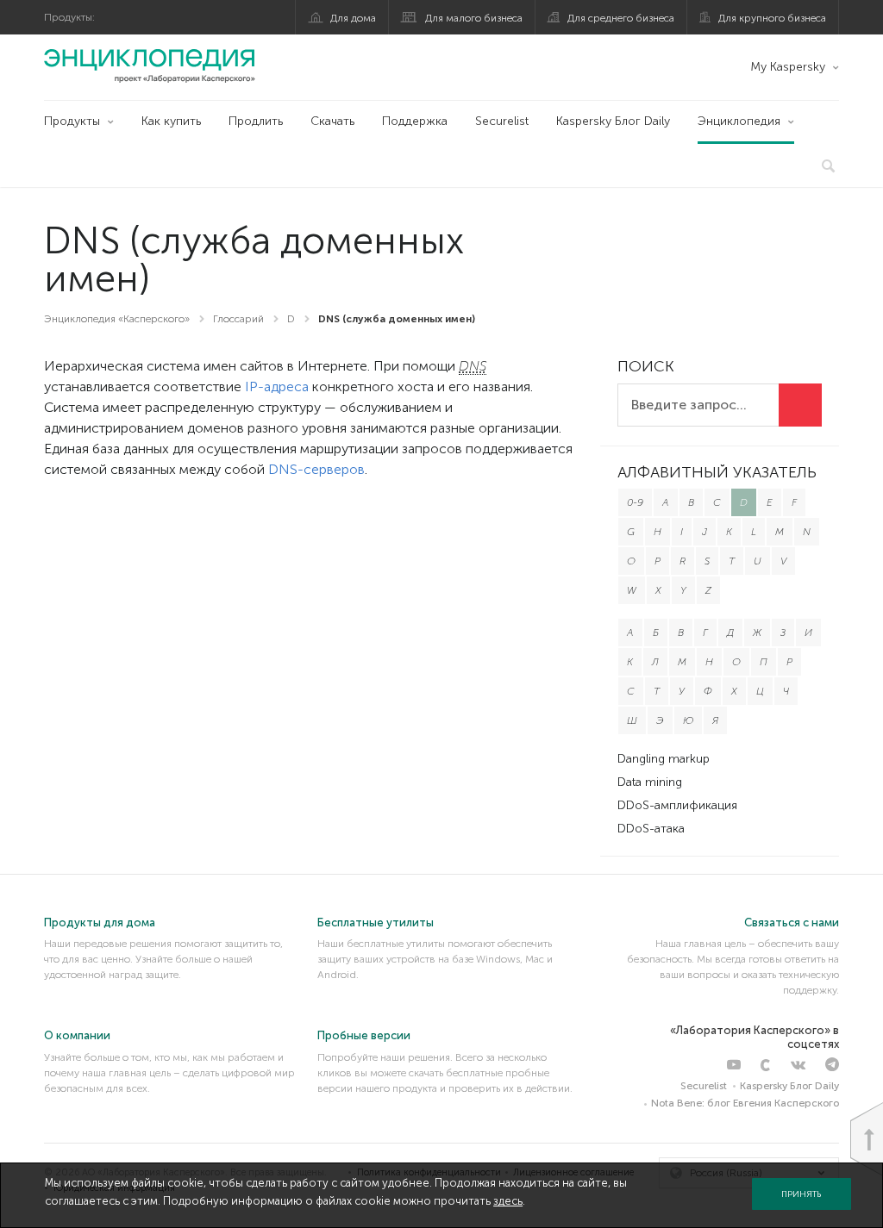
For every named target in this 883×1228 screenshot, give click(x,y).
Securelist (502, 121)
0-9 (635, 502)
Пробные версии (363, 1035)
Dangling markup (663, 758)
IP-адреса (277, 386)
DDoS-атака (651, 828)
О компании (77, 1035)
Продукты (72, 121)
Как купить (171, 121)
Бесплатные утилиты (375, 922)
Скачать (332, 121)
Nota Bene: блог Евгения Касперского (745, 1103)
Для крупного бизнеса (772, 18)
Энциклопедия (739, 121)
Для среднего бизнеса (620, 18)
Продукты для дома (99, 922)
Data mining (649, 782)
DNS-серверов (316, 469)
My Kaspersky (787, 66)
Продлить (256, 121)
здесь (508, 1200)
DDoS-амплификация (677, 805)
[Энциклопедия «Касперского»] (149, 65)
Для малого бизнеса (474, 18)
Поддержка (415, 121)
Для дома (353, 18)
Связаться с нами (791, 922)
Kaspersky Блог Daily (613, 121)
